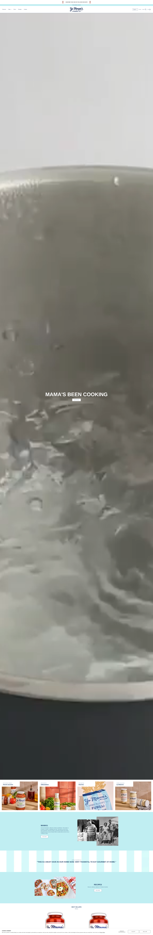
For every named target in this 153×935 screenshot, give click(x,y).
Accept (133, 931)
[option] (76, 861)
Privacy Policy (102, 932)
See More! (98, 890)
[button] (135, 9)
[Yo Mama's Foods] (76, 9)
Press (15, 9)
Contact (25, 9)
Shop (9, 9)
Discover (4, 9)
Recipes (20, 9)
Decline (145, 931)
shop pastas (76, 399)
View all (76, 908)
